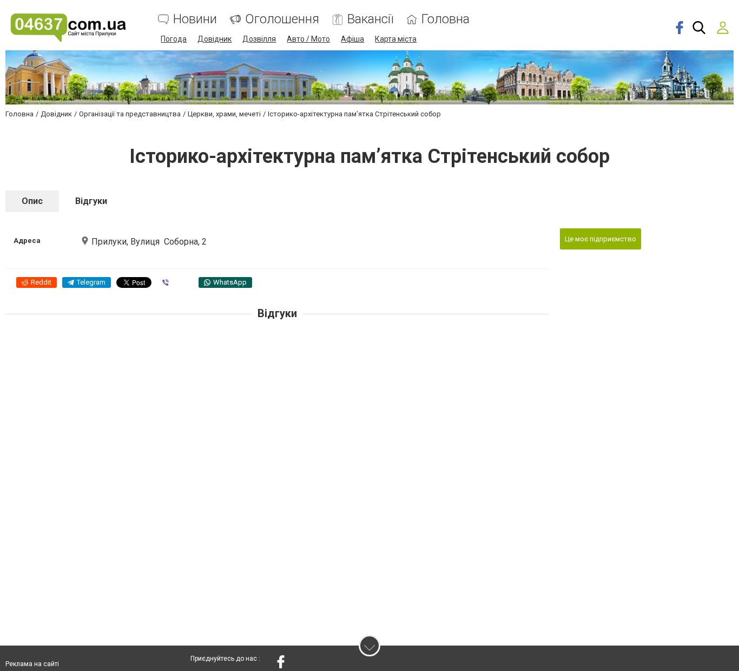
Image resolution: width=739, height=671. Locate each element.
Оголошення (282, 19)
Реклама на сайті (32, 664)
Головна (445, 19)
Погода (174, 39)
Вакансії (370, 19)
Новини (195, 19)
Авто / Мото (308, 39)
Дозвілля (259, 39)
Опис (32, 201)
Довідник (214, 39)
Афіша (352, 39)
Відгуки (91, 201)
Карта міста (396, 39)
